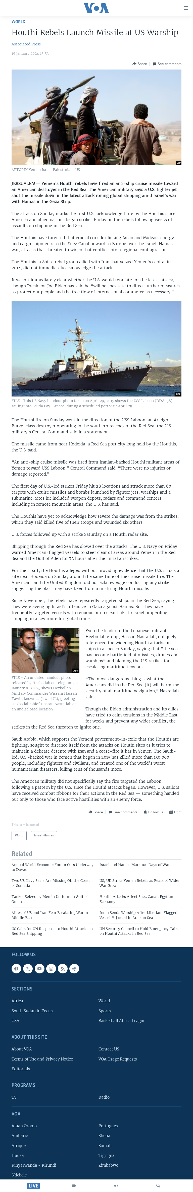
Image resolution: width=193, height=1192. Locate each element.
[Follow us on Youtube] (39, 968)
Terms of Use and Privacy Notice (42, 1058)
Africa (17, 1001)
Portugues (108, 1125)
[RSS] (62, 968)
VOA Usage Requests (118, 1058)
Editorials (21, 1069)
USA (15, 1020)
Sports (105, 1010)
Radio (104, 1097)
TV (14, 1097)
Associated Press (26, 44)
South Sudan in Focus (32, 1010)
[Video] (74, 1185)
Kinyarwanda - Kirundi (34, 1165)
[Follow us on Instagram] (51, 968)
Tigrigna (107, 1155)
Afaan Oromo (24, 1125)
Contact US (109, 1049)
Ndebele (19, 1175)
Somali (105, 1145)
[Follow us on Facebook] (16, 968)
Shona (104, 1135)
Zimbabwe (108, 1165)
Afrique (19, 1145)
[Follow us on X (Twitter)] (28, 968)
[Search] (158, 1185)
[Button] (139, 64)
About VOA (22, 1049)
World (18, 22)
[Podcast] (74, 968)
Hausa (18, 1155)
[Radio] (116, 1185)
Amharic (20, 1135)
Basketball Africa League (122, 1020)
